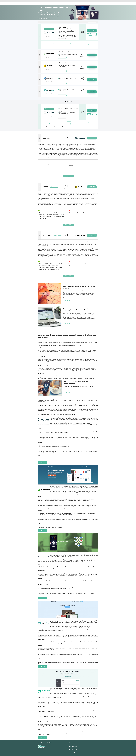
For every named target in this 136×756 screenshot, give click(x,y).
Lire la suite (67, 300)
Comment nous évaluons (73, 744)
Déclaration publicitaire (73, 746)
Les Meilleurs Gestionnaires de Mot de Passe (72, 3)
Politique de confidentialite (74, 747)
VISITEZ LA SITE (42, 462)
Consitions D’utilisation (73, 749)
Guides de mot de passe (89, 3)
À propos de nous (72, 752)
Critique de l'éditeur (63, 38)
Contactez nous (72, 750)
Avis (97, 3)
